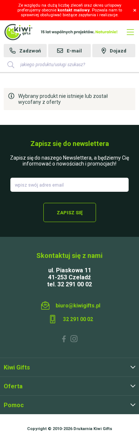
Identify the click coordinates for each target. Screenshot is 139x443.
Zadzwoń (30, 51)
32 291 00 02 (78, 319)
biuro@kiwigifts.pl (78, 306)
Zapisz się (70, 212)
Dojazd (118, 51)
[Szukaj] (10, 64)
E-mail (74, 51)
